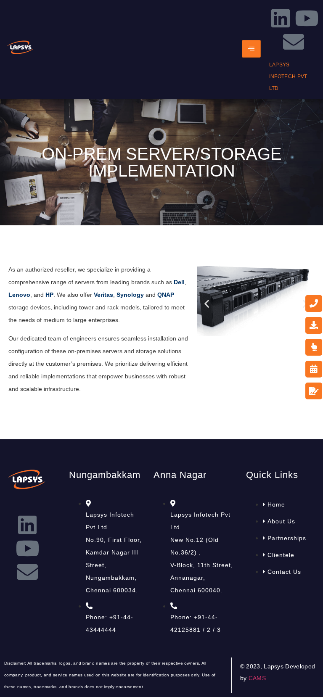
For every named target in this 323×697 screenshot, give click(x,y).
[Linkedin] (280, 18)
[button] (206, 303)
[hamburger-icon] (251, 49)
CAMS (257, 678)
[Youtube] (306, 18)
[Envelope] (293, 41)
